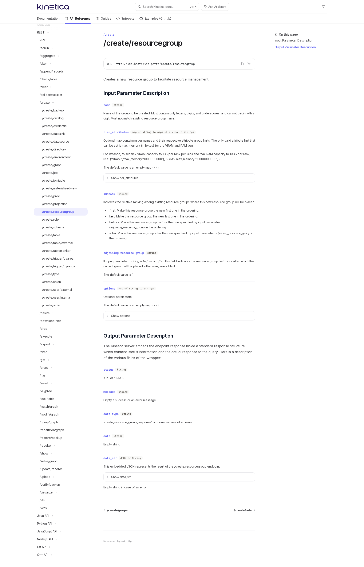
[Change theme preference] (323, 6)
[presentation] (64, 295)
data (106, 436)
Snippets (127, 18)
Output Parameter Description (295, 47)
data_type (111, 414)
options (109, 288)
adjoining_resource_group (123, 253)
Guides (106, 18)
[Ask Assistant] (249, 63)
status (108, 369)
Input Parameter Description (294, 40)
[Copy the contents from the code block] (242, 63)
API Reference (80, 18)
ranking (109, 193)
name (106, 105)
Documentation (48, 18)
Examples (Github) (158, 18)
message (109, 391)
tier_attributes (116, 132)
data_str (110, 458)
